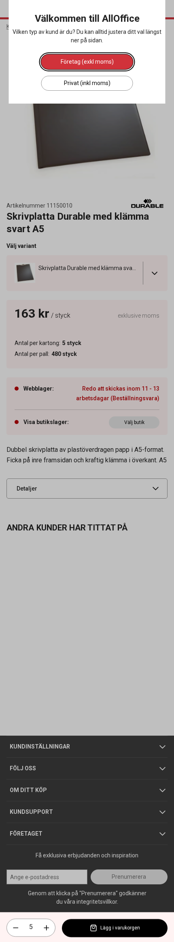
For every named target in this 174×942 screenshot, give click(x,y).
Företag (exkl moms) (87, 61)
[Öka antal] (46, 928)
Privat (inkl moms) (87, 83)
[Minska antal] (15, 928)
